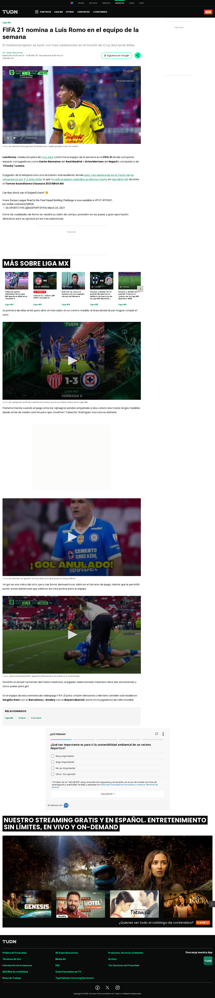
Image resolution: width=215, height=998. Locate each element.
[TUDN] (10, 12)
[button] (72, 105)
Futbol (22, 718)
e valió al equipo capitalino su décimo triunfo (79, 179)
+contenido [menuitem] (100, 12)
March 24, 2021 (56, 207)
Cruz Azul (47, 157)
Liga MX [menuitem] (58, 12)
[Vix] (208, 12)
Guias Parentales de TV (68, 971)
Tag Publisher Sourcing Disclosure (74, 978)
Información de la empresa (17, 965)
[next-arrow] (140, 289)
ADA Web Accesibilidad (15, 971)
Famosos (106, 3)
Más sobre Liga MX (36, 263)
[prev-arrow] (0, 904)
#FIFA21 (107, 200)
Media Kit (60, 959)
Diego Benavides (14, 52)
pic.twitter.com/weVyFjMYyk (18, 204)
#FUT (98, 200)
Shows (81, 3)
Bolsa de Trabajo (12, 978)
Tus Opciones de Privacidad (123, 965)
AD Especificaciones (66, 953)
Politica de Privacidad (14, 953)
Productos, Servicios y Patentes (125, 953)
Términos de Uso (12, 959)
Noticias (93, 3)
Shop (141, 3)
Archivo (112, 959)
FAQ (57, 965)
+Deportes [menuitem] (83, 12)
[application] (72, 105)
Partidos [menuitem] (45, 12)
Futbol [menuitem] (70, 12)
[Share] (138, 55)
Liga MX (7, 22)
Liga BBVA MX (120, 179)
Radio (131, 3)
